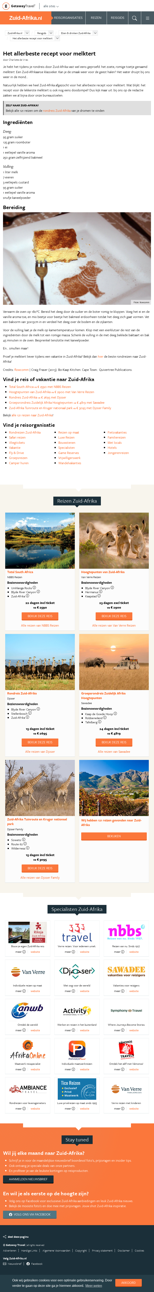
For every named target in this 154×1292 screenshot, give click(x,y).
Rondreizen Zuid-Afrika (25, 432)
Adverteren (9, 1250)
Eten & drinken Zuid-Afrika (75, 33)
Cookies (139, 1250)
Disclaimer (124, 1250)
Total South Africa (20, 572)
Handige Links (29, 1250)
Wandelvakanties (69, 463)
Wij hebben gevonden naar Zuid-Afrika (111, 822)
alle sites (49, 6)
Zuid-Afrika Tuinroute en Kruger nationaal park (37, 821)
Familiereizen (117, 437)
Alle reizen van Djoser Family (40, 877)
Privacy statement (102, 1250)
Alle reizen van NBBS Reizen (40, 625)
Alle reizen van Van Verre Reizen (114, 625)
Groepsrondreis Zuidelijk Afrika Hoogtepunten (103, 695)
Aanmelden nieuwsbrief (28, 1179)
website (35, 951)
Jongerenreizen (118, 452)
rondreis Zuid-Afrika (57, 110)
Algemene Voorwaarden (56, 1250)
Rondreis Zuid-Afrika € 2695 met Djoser (37, 397)
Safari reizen (17, 437)
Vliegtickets (17, 442)
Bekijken (114, 836)
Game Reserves (68, 452)
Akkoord (128, 1282)
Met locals (115, 442)
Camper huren (19, 463)
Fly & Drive (16, 452)
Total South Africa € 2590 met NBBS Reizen (40, 386)
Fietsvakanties (117, 432)
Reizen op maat (68, 432)
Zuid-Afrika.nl (15, 33)
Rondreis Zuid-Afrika (22, 693)
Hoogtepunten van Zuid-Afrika (103, 572)
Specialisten (66, 447)
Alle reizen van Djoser (40, 752)
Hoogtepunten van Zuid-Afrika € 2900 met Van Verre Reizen (51, 391)
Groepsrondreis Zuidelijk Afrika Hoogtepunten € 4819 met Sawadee (56, 402)
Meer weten (93, 1285)
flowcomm (21, 369)
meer (18, 951)
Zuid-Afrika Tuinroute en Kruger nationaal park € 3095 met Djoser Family (60, 408)
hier (100, 356)
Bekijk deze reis (40, 616)
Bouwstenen (66, 442)
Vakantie (14, 447)
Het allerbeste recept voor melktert (33, 38)
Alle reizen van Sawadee (114, 752)
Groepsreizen (18, 457)
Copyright (81, 1250)
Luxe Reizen (66, 437)
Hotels (112, 447)
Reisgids (41, 33)
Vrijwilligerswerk (69, 457)
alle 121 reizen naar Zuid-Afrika (32, 415)
